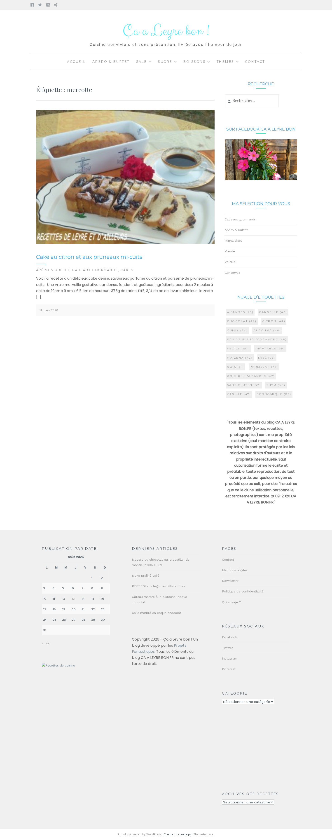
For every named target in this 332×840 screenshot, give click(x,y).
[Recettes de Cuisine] (58, 665)
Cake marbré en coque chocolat (156, 613)
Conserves (232, 272)
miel (266, 357)
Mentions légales (235, 570)
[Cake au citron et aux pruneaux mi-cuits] (125, 243)
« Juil (46, 643)
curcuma (267, 330)
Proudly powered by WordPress (139, 834)
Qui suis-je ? (231, 602)
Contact (255, 62)
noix (235, 366)
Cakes (127, 270)
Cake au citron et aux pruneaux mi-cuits (89, 257)
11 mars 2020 (49, 310)
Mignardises (233, 240)
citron (273, 321)
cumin (237, 330)
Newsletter (230, 581)
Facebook (229, 637)
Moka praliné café (145, 575)
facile (238, 348)
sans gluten (244, 385)
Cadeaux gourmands (95, 270)
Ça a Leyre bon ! (166, 31)
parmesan (264, 366)
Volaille (230, 262)
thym (276, 385)
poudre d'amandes (251, 376)
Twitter (227, 648)
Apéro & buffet (111, 62)
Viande (230, 251)
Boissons (194, 62)
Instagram (229, 658)
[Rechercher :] (252, 101)
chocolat (242, 321)
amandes (240, 312)
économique (274, 394)
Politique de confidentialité (242, 591)
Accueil (76, 62)
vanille (239, 394)
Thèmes (225, 62)
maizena (240, 357)
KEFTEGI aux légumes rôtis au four (159, 586)
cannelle (273, 312)
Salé (141, 62)
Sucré (165, 62)
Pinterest (229, 669)
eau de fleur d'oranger (257, 339)
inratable (270, 348)
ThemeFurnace (203, 834)
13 (73, 598)
